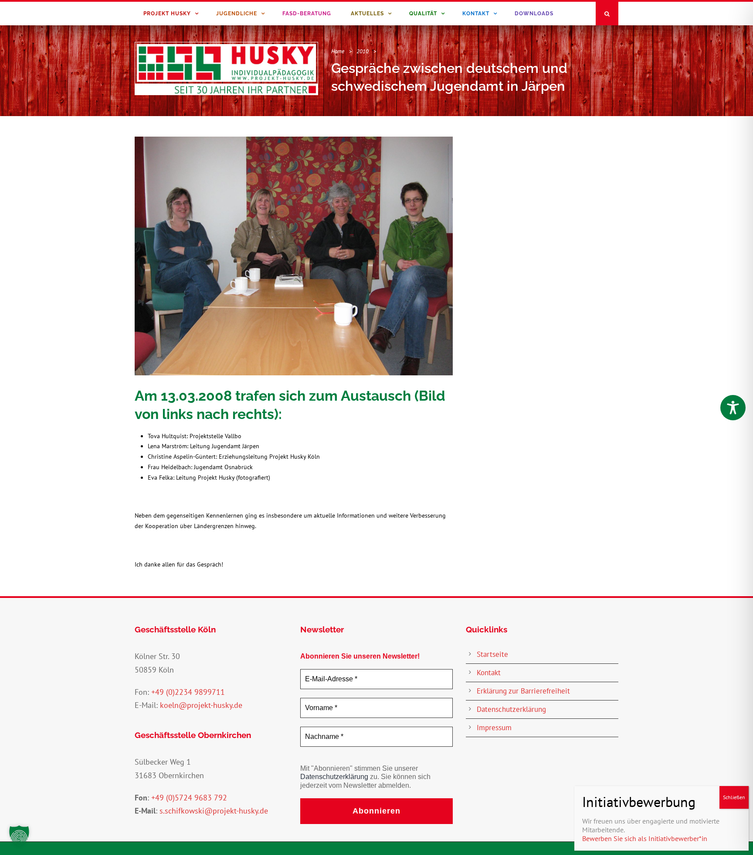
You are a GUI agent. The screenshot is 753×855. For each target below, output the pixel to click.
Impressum (494, 727)
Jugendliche (236, 13)
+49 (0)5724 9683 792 (189, 798)
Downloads (534, 13)
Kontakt (475, 13)
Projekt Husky (167, 13)
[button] (19, 836)
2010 (362, 51)
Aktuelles (367, 13)
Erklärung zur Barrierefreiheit (523, 691)
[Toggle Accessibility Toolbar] (732, 407)
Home (337, 51)
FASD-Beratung (306, 13)
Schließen (734, 797)
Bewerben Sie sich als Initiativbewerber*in (644, 838)
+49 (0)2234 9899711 (188, 692)
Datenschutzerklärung (334, 776)
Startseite (492, 654)
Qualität (423, 13)
